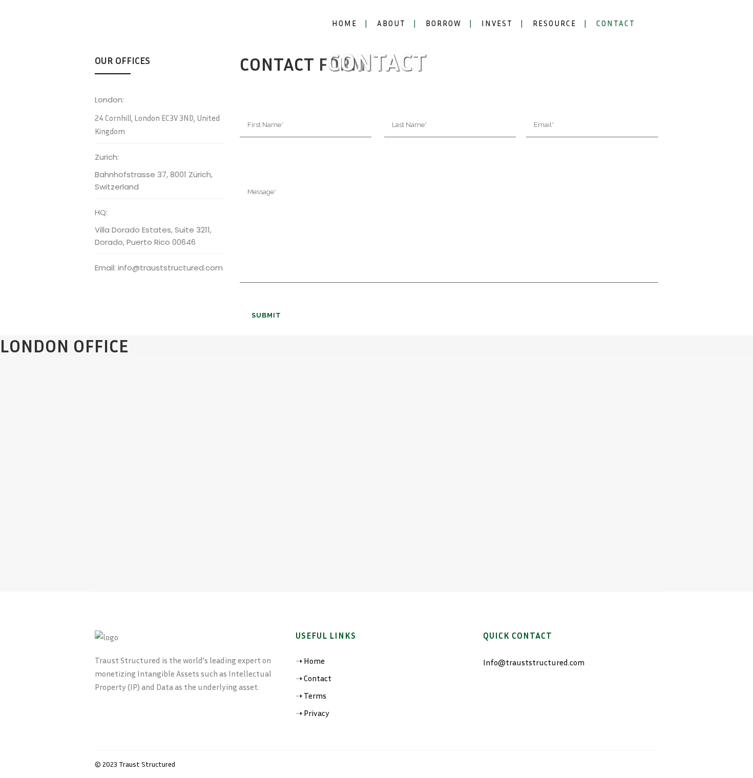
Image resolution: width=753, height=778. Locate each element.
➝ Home (310, 661)
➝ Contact (313, 678)
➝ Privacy (312, 713)
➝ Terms (311, 695)
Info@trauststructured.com (533, 662)
